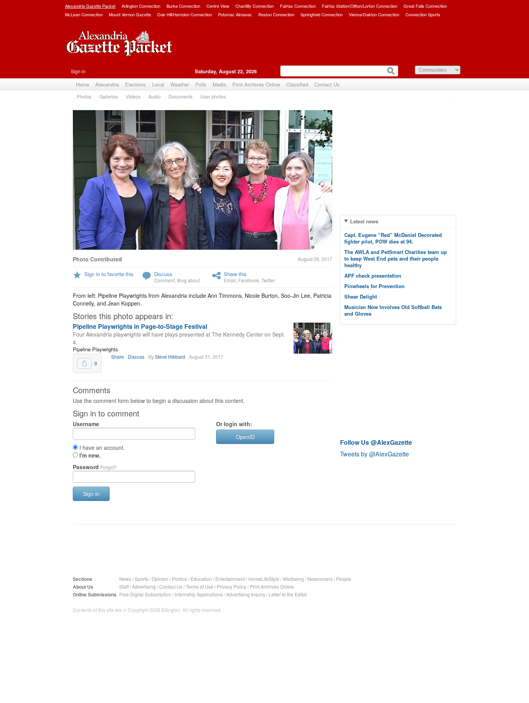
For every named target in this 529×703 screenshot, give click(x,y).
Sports (141, 578)
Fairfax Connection (298, 6)
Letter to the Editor (288, 594)
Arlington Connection (141, 6)
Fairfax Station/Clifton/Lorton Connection (359, 6)
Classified (297, 84)
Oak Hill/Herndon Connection (184, 14)
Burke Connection (183, 6)
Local (158, 84)
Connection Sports (422, 14)
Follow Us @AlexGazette (376, 442)
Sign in (78, 71)
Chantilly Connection (254, 6)
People (343, 578)
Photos (84, 96)
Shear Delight (360, 296)
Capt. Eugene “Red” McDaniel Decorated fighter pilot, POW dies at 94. (393, 238)
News (125, 578)
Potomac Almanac (235, 14)
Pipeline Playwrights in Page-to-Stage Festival (140, 326)
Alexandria (107, 84)
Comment (164, 280)
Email (230, 280)
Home (82, 84)
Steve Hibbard (170, 356)
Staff (124, 586)
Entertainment (230, 578)
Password (95, 467)
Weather (179, 84)
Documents (180, 96)
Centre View (217, 6)
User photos (213, 96)
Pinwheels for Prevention (374, 286)
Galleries (108, 96)
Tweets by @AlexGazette (374, 453)
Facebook (248, 280)
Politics (179, 578)
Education (201, 578)
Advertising (144, 586)
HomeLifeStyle (263, 578)
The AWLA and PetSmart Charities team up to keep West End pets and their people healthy (395, 258)
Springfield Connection (322, 14)
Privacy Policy (231, 586)
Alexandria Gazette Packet (90, 6)
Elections (135, 84)
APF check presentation (372, 275)
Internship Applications (199, 594)
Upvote (84, 363)
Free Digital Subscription (145, 594)
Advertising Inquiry (245, 594)
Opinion (160, 578)
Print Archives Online (256, 84)
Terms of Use (199, 586)
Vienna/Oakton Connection (374, 14)
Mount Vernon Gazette (130, 14)
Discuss (163, 274)
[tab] (398, 221)
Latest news (364, 221)
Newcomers (320, 578)
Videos (133, 96)
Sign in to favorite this (109, 274)
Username (86, 424)
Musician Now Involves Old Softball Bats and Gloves (393, 310)
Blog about (188, 280)
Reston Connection (276, 14)
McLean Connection (84, 14)
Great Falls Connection (425, 6)
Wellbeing (293, 578)
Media (219, 84)
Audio (154, 96)
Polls (200, 84)
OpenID (245, 436)
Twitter (268, 280)
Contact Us (327, 84)
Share (117, 356)
